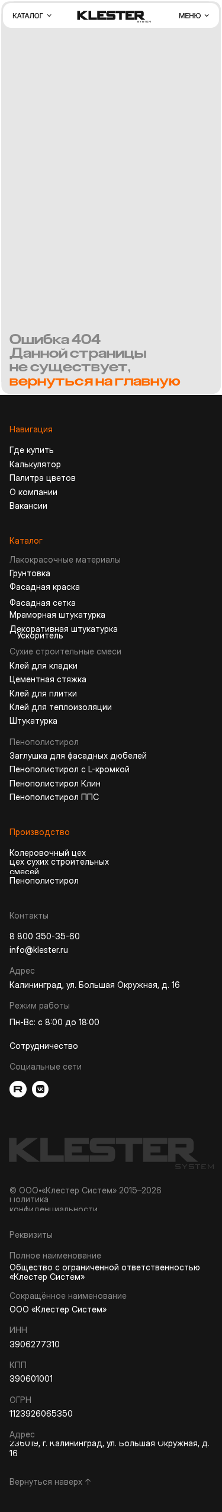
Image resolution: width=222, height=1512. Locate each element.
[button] (32, 15)
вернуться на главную (95, 381)
